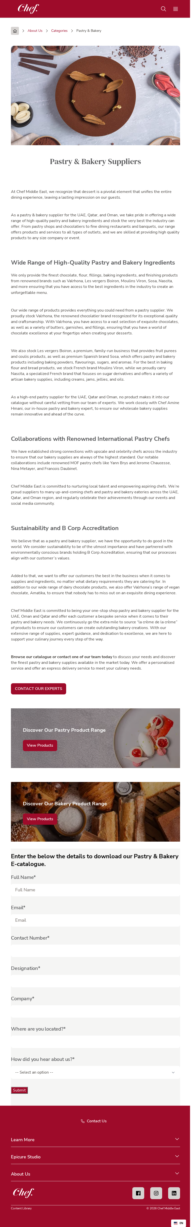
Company (21, 998)
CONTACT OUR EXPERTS (38, 688)
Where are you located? (37, 1029)
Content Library (21, 1208)
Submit (19, 1090)
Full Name (22, 877)
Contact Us (97, 1121)
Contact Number (29, 938)
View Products (40, 745)
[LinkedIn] (174, 1193)
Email (17, 907)
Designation (24, 968)
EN (181, 1223)
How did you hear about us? (41, 1059)
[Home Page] (15, 31)
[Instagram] (156, 1193)
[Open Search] (164, 9)
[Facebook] (138, 1193)
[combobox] (178, 1223)
